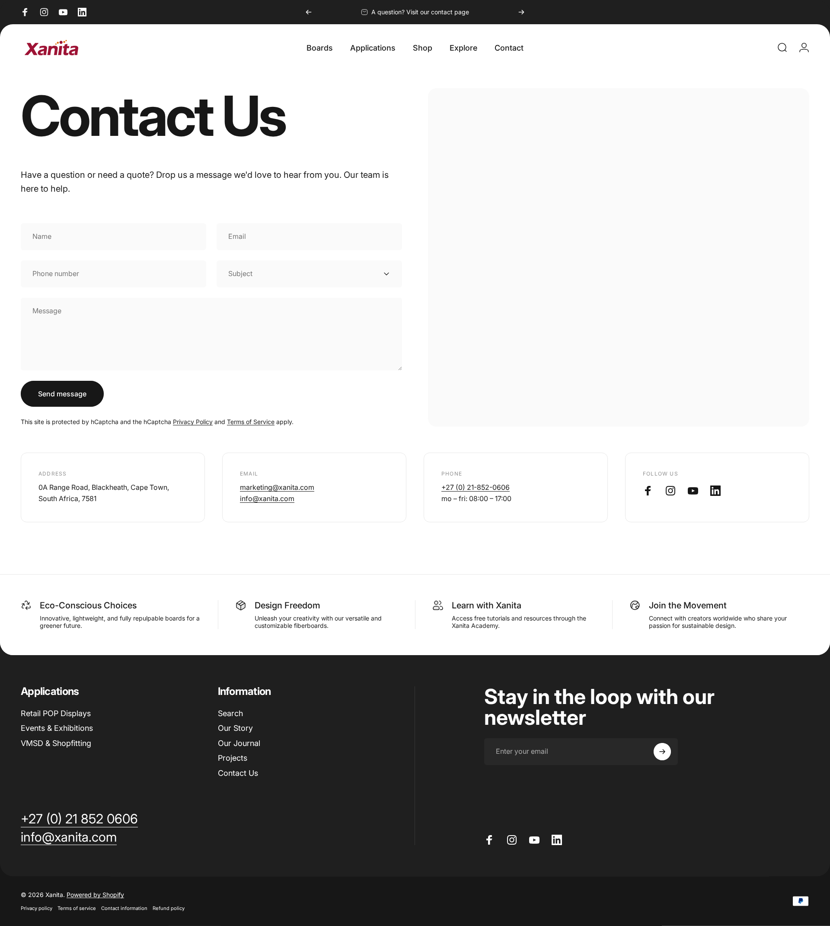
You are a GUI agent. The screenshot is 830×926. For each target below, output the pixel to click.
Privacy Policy (193, 421)
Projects (232, 757)
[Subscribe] (662, 751)
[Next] (521, 12)
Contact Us (238, 773)
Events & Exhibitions (57, 728)
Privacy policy (36, 908)
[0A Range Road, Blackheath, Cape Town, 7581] (618, 257)
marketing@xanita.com (277, 487)
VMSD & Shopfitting (56, 743)
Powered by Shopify (95, 894)
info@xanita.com (267, 498)
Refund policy (169, 908)
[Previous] (308, 12)
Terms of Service (251, 421)
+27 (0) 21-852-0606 (475, 487)
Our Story (235, 728)
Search (230, 713)
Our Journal (239, 743)
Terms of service (76, 908)
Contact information (124, 908)
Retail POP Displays (56, 713)
